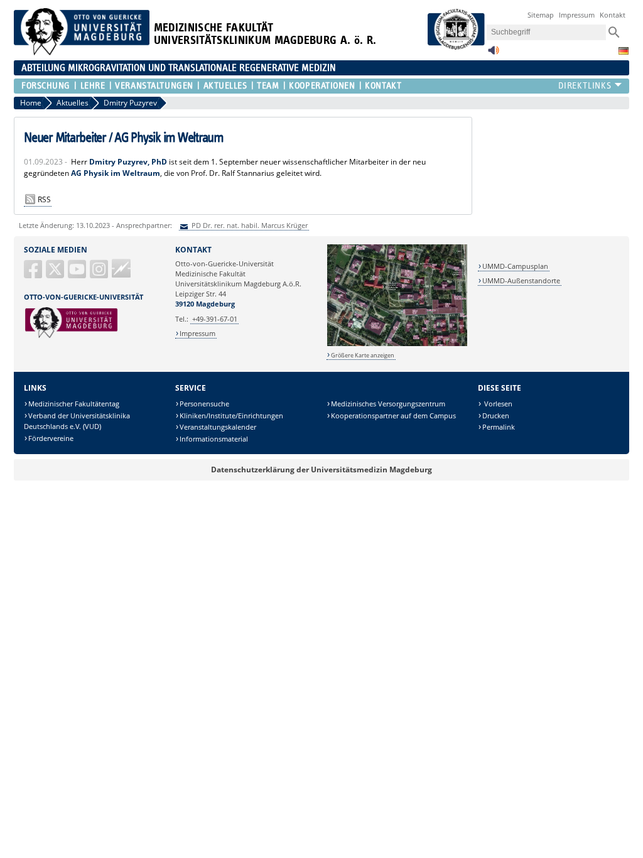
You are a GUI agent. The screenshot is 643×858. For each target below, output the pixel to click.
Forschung (45, 85)
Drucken (495, 415)
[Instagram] (100, 274)
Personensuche (204, 403)
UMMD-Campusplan (515, 266)
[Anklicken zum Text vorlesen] (493, 53)
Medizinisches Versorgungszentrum (388, 403)
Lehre (92, 85)
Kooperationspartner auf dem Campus (393, 415)
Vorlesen (497, 403)
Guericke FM (121, 268)
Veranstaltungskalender (218, 427)
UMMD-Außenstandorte (521, 280)
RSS (44, 199)
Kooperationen (322, 85)
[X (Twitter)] (56, 274)
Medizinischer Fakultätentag (73, 403)
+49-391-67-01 (214, 318)
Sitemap (540, 14)
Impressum (577, 14)
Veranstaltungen (154, 85)
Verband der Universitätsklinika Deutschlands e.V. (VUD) (77, 421)
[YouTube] (78, 274)
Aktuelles (225, 85)
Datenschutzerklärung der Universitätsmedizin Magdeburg (321, 469)
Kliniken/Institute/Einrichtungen (231, 415)
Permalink (498, 427)
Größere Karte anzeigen (362, 355)
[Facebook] (34, 274)
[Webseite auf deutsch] (623, 50)
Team (268, 85)
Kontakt (612, 14)
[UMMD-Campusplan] (397, 344)
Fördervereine (50, 438)
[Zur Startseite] (81, 52)
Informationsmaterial (214, 438)
